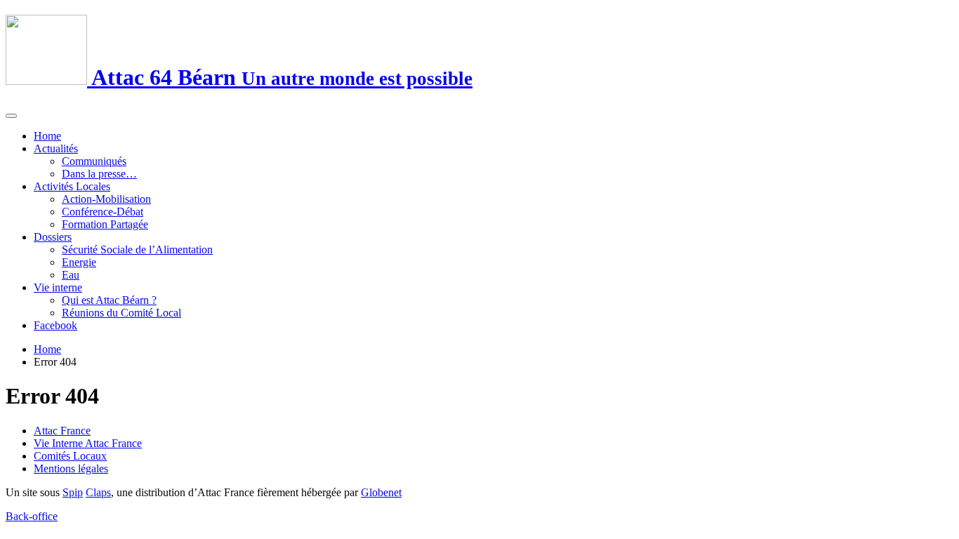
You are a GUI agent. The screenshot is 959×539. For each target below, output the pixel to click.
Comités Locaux (70, 456)
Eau (70, 275)
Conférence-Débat (102, 212)
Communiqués (94, 161)
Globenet (381, 492)
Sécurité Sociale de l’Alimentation (137, 249)
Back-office (32, 516)
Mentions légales (71, 468)
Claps (98, 492)
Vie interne (58, 287)
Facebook (55, 325)
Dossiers (53, 237)
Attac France (62, 431)
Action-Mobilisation (106, 199)
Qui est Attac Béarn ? (109, 300)
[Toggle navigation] (11, 116)
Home (47, 136)
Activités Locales (72, 186)
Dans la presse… (99, 174)
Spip (72, 492)
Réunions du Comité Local (121, 313)
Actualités (56, 148)
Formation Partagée (105, 224)
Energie (79, 262)
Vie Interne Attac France (88, 443)
